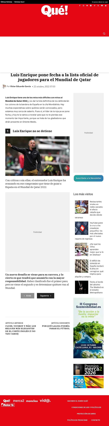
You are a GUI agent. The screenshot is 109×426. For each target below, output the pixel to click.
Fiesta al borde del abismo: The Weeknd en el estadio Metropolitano (97, 281)
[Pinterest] (39, 303)
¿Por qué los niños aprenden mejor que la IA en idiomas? (96, 243)
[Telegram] (90, 5)
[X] (98, 5)
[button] (104, 27)
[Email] (63, 303)
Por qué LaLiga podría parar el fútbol (56, 321)
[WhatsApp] (45, 303)
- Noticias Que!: (19, 2)
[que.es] (54, 11)
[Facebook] (79, 5)
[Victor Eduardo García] (4, 80)
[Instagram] (83, 5)
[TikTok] (94, 5)
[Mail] (87, 5)
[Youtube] (101, 5)
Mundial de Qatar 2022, (16, 94)
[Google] (105, 5)
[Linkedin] (57, 303)
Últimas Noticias (6, 2)
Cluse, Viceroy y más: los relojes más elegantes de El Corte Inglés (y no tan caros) (20, 323)
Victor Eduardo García (20, 80)
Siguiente (44, 289)
